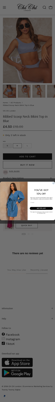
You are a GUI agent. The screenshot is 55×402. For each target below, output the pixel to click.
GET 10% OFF (41, 208)
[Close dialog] (53, 183)
